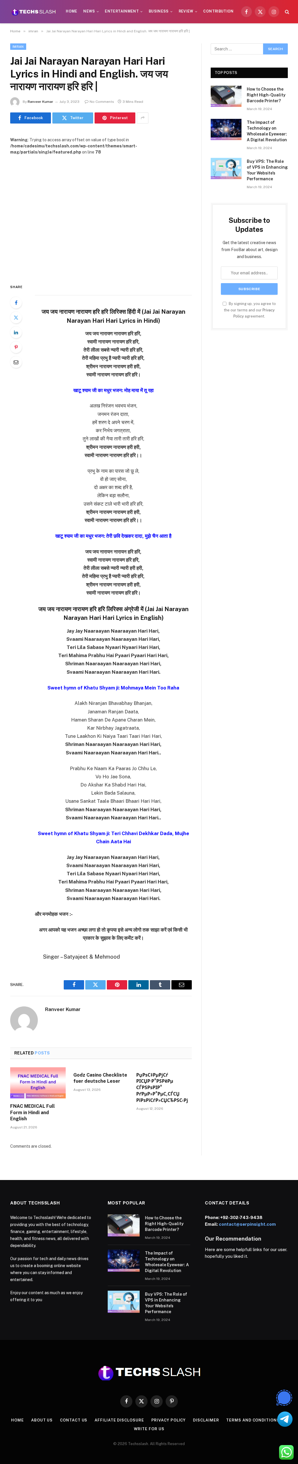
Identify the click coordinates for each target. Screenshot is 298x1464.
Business (159, 11)
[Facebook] (16, 302)
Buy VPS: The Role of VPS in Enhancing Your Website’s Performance (267, 170)
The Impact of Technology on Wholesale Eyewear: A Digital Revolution (267, 131)
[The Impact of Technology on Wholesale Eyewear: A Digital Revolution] (226, 129)
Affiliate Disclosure (119, 1420)
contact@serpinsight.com (247, 1224)
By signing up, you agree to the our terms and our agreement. (250, 309)
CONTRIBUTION (218, 11)
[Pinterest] (16, 347)
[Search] (286, 11)
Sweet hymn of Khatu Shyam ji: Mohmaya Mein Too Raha (113, 688)
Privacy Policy (168, 1420)
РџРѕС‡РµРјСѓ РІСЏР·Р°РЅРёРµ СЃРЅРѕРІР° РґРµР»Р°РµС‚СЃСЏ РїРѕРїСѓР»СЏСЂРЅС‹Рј (162, 1087)
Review (186, 11)
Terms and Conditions (252, 1420)
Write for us (149, 1429)
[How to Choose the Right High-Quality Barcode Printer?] (226, 96)
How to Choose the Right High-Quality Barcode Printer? (266, 95)
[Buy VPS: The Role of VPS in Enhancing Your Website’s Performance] (226, 168)
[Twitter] (16, 317)
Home (71, 11)
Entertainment (122, 11)
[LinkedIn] (16, 332)
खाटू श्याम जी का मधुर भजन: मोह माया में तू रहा (113, 390)
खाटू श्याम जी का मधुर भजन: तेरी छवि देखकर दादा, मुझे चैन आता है (113, 536)
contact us (73, 1420)
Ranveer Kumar (40, 102)
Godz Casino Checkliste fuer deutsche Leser (100, 1078)
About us (42, 1420)
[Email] (16, 362)
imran (18, 46)
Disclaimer (206, 1420)
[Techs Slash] (33, 11)
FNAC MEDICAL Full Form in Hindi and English (32, 1112)
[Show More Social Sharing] (142, 118)
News (89, 11)
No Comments (102, 102)
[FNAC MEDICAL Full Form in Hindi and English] (38, 1082)
